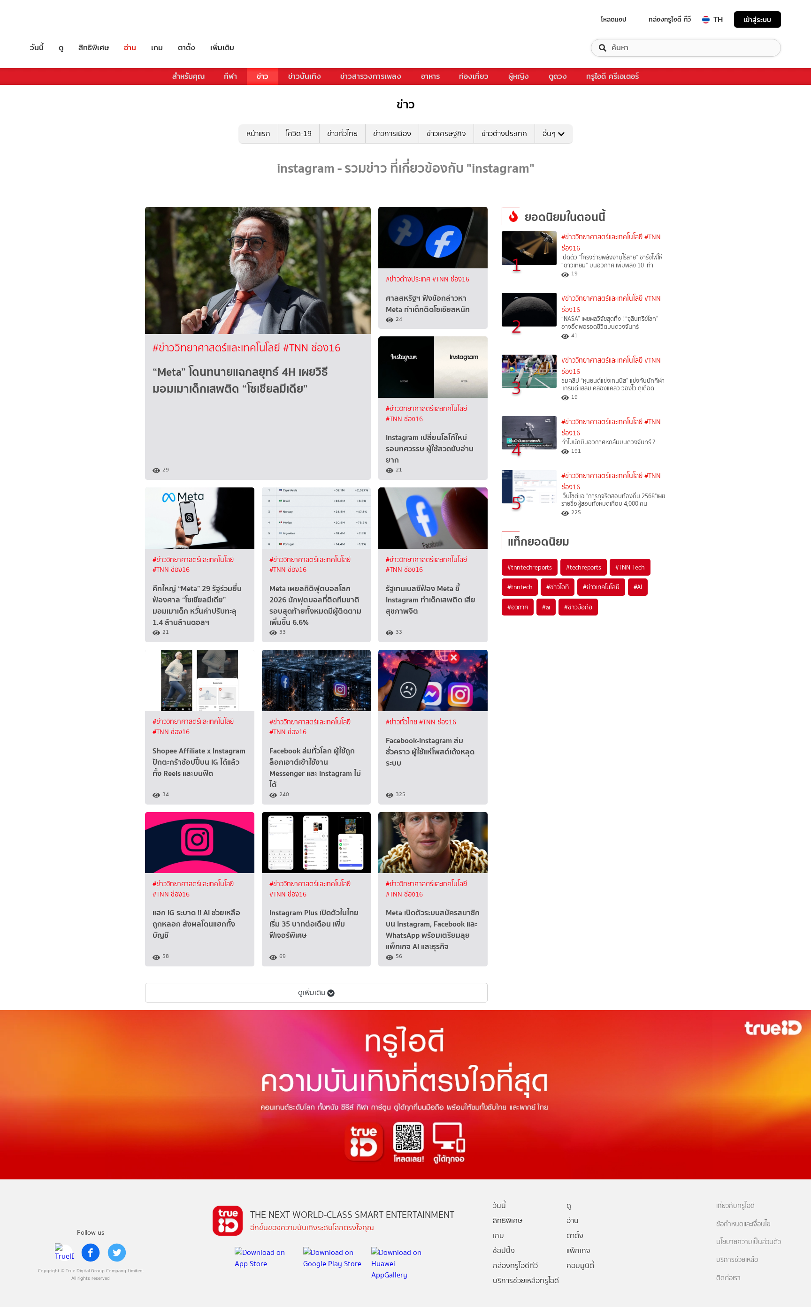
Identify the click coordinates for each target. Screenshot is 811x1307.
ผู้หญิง (518, 76)
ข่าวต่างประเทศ (504, 133)
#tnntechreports (529, 567)
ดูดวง (558, 76)
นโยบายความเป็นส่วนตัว (748, 1242)
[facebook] (90, 1252)
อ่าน (130, 47)
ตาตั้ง (186, 47)
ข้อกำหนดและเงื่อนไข (743, 1224)
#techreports (583, 567)
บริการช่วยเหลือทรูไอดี (526, 1280)
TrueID (58, 19)
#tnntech (519, 587)
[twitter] (116, 1252)
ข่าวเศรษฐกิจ (446, 133)
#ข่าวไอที (557, 587)
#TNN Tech (630, 567)
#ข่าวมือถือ (578, 607)
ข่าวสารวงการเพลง (370, 76)
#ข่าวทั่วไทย (402, 722)
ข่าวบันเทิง (304, 76)
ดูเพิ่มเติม (312, 992)
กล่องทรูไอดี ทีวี (670, 19)
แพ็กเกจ (578, 1250)
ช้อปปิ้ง (504, 1250)
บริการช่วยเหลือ (737, 1260)
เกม (157, 47)
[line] (64, 1252)
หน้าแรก (258, 133)
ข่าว (262, 76)
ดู (61, 47)
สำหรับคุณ (188, 76)
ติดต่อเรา (728, 1278)
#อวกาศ (517, 607)
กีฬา (230, 76)
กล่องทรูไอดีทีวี (515, 1265)
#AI (638, 587)
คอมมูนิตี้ (580, 1265)
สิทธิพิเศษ (93, 47)
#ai (546, 607)
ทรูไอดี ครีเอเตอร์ (612, 76)
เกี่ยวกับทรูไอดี (735, 1206)
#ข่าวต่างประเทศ (409, 279)
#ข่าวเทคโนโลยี (601, 587)
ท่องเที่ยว (474, 76)
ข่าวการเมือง (392, 133)
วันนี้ (37, 47)
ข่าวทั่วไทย (342, 133)
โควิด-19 (299, 133)
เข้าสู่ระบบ (757, 19)
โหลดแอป (614, 19)
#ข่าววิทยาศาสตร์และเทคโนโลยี (218, 348)
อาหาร (430, 76)
